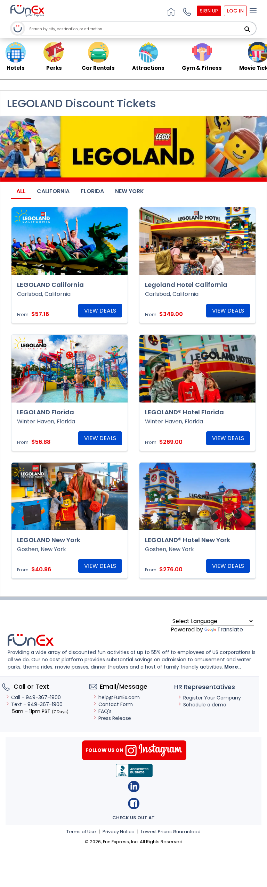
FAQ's (105, 711)
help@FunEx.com (119, 697)
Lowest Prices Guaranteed (171, 831)
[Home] (170, 11)
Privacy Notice (119, 831)
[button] (186, 11)
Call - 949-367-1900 (36, 697)
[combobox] (135, 29)
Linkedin (133, 786)
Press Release (114, 718)
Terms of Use (81, 831)
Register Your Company (212, 697)
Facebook (133, 803)
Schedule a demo (204, 704)
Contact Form (115, 704)
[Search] (247, 29)
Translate (230, 629)
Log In (235, 10)
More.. (232, 666)
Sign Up (209, 10)
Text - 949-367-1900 (37, 704)
